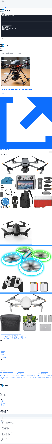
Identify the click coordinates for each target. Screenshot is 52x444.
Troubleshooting (3, 357)
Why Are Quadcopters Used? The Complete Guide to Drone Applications (11, 334)
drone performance (4, 375)
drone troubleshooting (4, 377)
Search (51, 151)
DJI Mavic (43, 372)
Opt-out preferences (4, 368)
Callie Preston (5, 90)
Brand (3, 41)
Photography (3, 351)
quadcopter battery (40, 377)
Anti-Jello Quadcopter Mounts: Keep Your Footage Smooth (17, 89)
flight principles (20, 377)
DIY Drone (39, 372)
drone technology (46, 375)
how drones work (35, 377)
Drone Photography (12, 375)
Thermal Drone (3, 356)
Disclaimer (2, 404)
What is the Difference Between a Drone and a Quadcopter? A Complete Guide (12, 336)
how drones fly (31, 377)
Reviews (2, 354)
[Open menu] (1, 48)
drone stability (39, 375)
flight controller (14, 377)
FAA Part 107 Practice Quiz (5, 29)
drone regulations (22, 375)
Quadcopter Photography (10, 378)
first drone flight (9, 377)
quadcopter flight (4, 378)
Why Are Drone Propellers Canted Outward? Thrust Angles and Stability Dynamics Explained (14, 337)
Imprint (2, 367)
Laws (2, 39)
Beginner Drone (21, 372)
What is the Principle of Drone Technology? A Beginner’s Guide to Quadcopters (12, 335)
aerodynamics (10, 372)
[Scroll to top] (1, 417)
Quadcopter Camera (45, 377)
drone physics (17, 375)
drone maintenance (42, 373)
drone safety (34, 375)
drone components (21, 373)
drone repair (28, 375)
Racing (2, 353)
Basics (2, 341)
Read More (4, 93)
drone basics (6, 373)
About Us (2, 402)
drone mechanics (48, 373)
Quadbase (2, 352)
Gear (2, 40)
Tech (2, 38)
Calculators (2, 342)
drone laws (36, 373)
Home (2, 360)
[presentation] (26, 71)
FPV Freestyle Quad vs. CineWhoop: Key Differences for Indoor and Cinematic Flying (13, 338)
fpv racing (26, 377)
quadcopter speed (19, 378)
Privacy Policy (3, 403)
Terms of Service (3, 405)
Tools (1, 421)
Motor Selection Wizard (5, 438)
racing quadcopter (24, 378)
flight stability (23, 377)
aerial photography (4, 372)
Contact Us (2, 401)
